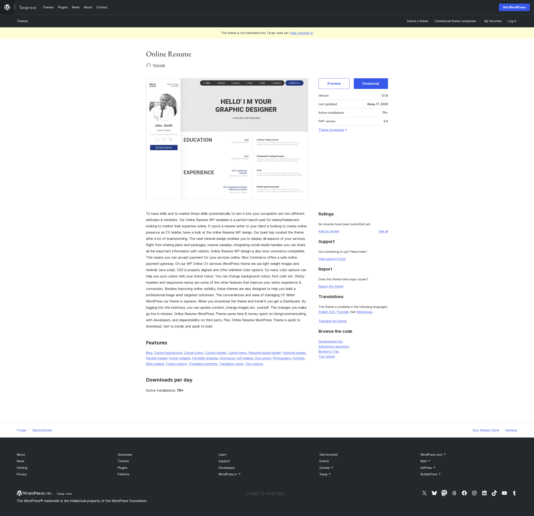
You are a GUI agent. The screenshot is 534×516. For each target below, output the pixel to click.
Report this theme (331, 286)
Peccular (159, 65)
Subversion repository (334, 346)
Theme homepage (331, 130)
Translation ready (231, 364)
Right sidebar (155, 364)
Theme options (176, 364)
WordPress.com (433, 454)
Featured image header (264, 352)
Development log (331, 341)
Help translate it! (301, 33)
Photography (282, 358)
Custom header (215, 352)
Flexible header (157, 358)
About (21, 454)
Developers (227, 467)
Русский (343, 312)
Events (324, 461)
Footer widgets (179, 358)
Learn (222, 454)
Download (371, 83)
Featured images (294, 352)
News (20, 461)
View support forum (332, 259)
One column (263, 358)
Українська (364, 312)
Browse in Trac (329, 351)
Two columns (254, 364)
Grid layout (227, 358)
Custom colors (194, 352)
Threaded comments (203, 364)
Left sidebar (245, 358)
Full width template (205, 358)
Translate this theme (333, 321)
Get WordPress (514, 7)
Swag (325, 474)
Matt (425, 461)
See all (383, 231)
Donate (326, 467)
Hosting (22, 467)
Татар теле (64, 493)
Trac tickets (327, 356)
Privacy (22, 474)
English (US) (327, 312)
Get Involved (329, 454)
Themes (22, 21)
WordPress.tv (230, 474)
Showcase (125, 454)
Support (224, 461)
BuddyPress (431, 474)
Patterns (123, 474)
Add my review (329, 231)
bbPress (428, 467)
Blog (149, 352)
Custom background (168, 352)
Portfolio (299, 358)
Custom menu (237, 352)
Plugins (122, 467)
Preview (334, 83)
